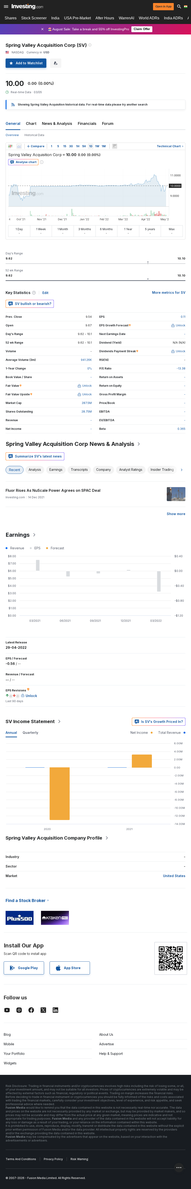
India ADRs (173, 18)
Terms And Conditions (21, 1159)
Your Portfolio (14, 1054)
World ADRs (149, 18)
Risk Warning (79, 1159)
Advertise (106, 1044)
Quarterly (30, 733)
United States (174, 876)
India (55, 18)
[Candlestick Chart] (10, 146)
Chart (31, 123)
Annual (11, 733)
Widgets (10, 1063)
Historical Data (34, 135)
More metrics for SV (168, 292)
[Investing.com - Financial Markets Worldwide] (27, 6)
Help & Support (111, 1054)
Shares (11, 18)
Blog (7, 1034)
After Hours (105, 18)
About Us (106, 1034)
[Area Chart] (19, 146)
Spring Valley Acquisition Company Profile (54, 838)
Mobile (9, 1044)
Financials (87, 123)
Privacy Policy (53, 1159)
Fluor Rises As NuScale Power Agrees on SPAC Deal (53, 490)
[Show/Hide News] (114, 146)
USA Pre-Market (77, 18)
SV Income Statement (30, 721)
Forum (107, 123)
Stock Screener (34, 18)
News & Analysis (57, 123)
